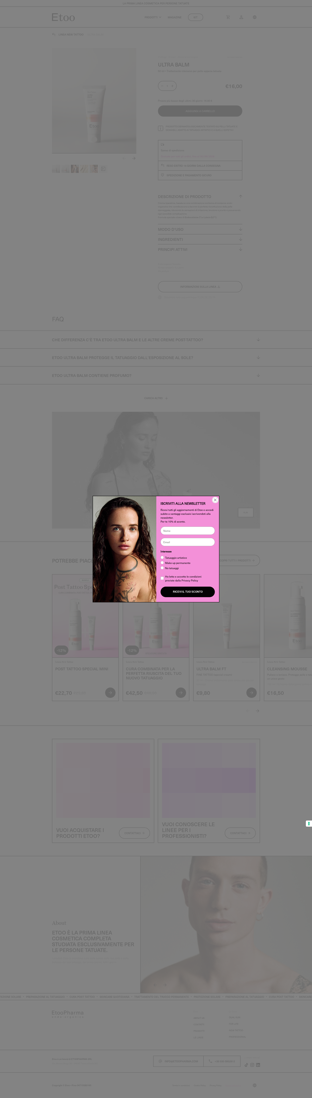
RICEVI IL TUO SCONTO (188, 591)
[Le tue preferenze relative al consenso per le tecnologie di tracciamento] (309, 823)
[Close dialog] (215, 500)
